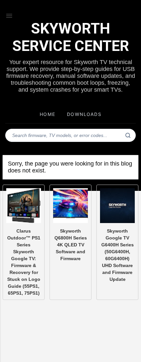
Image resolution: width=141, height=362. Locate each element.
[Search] (127, 135)
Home (47, 114)
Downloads (84, 114)
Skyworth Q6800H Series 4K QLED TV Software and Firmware (70, 244)
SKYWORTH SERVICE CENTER (70, 37)
